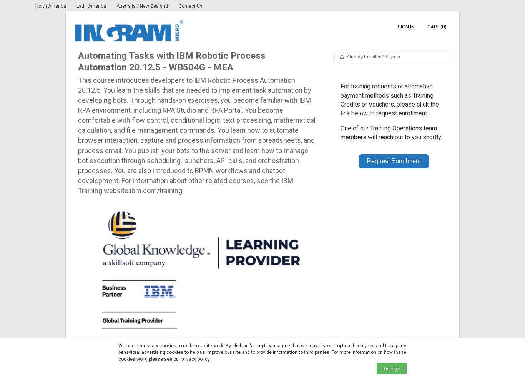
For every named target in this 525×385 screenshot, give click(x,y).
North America (51, 6)
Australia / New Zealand (142, 6)
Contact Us (191, 6)
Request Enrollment (394, 161)
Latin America (91, 6)
